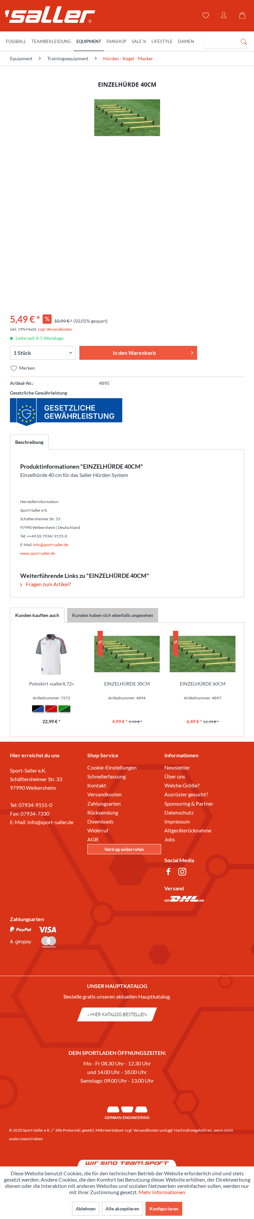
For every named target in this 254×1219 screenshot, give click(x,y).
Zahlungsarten (104, 803)
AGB (92, 839)
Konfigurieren (163, 1208)
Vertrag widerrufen (124, 849)
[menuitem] (227, 41)
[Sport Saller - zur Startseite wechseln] (47, 16)
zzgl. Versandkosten (55, 329)
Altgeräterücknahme (187, 830)
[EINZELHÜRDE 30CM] (127, 654)
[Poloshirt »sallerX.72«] (51, 654)
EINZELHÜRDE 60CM (203, 683)
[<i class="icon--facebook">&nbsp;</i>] (169, 872)
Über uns (174, 776)
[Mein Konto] (224, 15)
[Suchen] (244, 41)
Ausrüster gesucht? (186, 794)
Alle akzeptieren (122, 1208)
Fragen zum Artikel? (48, 584)
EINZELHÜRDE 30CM (127, 683)
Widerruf (97, 830)
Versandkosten (104, 794)
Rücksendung (102, 812)
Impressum (177, 821)
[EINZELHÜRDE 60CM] (202, 654)
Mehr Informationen (162, 1192)
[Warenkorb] (243, 15)
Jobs (169, 839)
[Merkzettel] (205, 15)
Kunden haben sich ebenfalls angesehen (112, 615)
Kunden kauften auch (37, 615)
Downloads (100, 821)
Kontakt (96, 785)
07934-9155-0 (35, 805)
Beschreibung (29, 442)
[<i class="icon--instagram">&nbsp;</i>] (183, 872)
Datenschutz (178, 812)
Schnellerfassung (106, 776)
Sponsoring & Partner (188, 803)
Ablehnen (86, 1208)
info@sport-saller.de (50, 822)
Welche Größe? (181, 785)
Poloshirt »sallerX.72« (51, 683)
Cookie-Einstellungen (112, 767)
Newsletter (177, 767)
